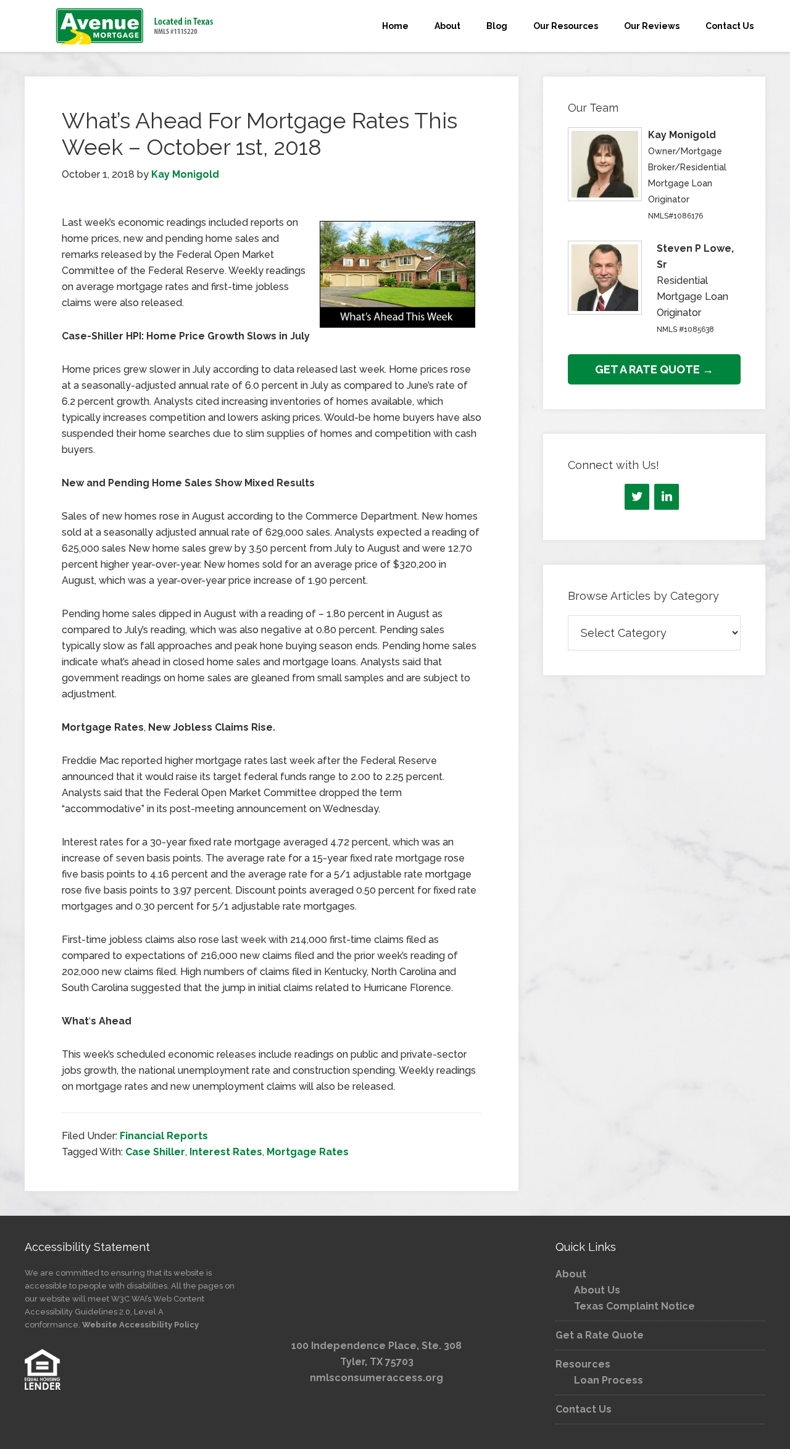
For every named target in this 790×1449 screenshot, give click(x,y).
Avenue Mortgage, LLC (136, 25)
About (570, 1274)
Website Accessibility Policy (140, 1324)
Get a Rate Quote (599, 1335)
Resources (582, 1364)
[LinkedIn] (666, 497)
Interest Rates (225, 1152)
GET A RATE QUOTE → (654, 369)
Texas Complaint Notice (634, 1306)
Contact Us (583, 1409)
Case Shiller (155, 1152)
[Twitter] (637, 497)
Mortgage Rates (308, 1152)
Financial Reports (164, 1136)
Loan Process (608, 1380)
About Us (597, 1290)
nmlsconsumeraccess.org (376, 1378)
